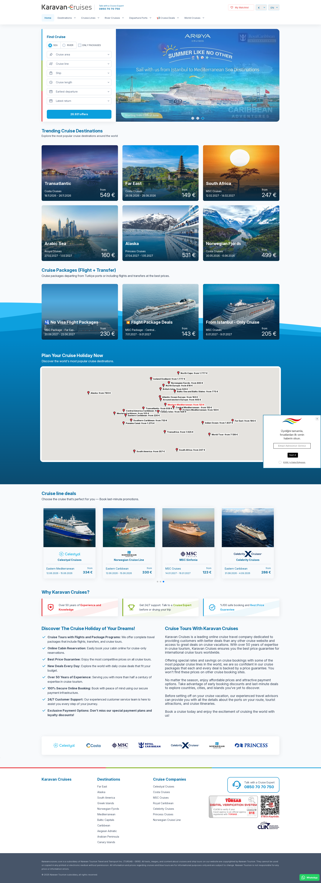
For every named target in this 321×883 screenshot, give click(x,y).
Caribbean (103, 825)
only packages (91, 45)
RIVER (70, 45)
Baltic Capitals (105, 819)
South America (106, 797)
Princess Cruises (163, 814)
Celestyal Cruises (163, 786)
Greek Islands (105, 803)
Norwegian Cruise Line (167, 819)
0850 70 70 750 (109, 8)
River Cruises (112, 17)
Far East (102, 786)
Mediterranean (106, 814)
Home (48, 17)
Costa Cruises (161, 792)
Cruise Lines (88, 17)
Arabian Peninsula (108, 836)
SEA (55, 45)
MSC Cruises (161, 797)
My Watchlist (242, 7)
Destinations (65, 17)
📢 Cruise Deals (166, 17)
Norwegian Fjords (108, 808)
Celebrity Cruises (163, 808)
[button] (165, 405)
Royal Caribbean (163, 803)
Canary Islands (106, 842)
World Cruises (192, 17)
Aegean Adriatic (107, 831)
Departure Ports (138, 17)
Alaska (101, 792)
